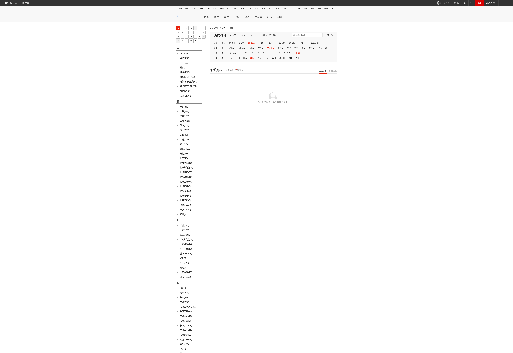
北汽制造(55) (186, 172)
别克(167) (184, 125)
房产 (298, 9)
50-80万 (292, 43)
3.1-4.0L (287, 53)
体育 (187, 9)
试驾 (236, 17)
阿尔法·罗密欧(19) (188, 81)
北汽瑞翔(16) (186, 177)
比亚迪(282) (185, 149)
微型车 (231, 48)
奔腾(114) (184, 139)
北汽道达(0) (185, 196)
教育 (312, 9)
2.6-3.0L (276, 53)
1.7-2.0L (255, 53)
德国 (238, 58)
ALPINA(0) (185, 91)
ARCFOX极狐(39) (188, 86)
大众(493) (184, 293)
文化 (284, 9)
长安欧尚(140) (186, 244)
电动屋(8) (184, 344)
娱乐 (201, 9)
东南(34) (184, 297)
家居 (305, 9)
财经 (222, 9)
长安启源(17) (186, 272)
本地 (319, 9)
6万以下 (232, 43)
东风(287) (184, 302)
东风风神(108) (186, 311)
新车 (226, 17)
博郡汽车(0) (185, 210)
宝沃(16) (184, 144)
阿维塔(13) (185, 72)
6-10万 (242, 43)
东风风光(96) (186, 321)
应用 (15, 3)
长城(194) (184, 225)
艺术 (333, 9)
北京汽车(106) (186, 163)
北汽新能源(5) (186, 167)
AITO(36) (184, 53)
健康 (326, 9)
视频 (279, 17)
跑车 (303, 48)
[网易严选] (457, 3)
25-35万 (272, 43)
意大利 (282, 58)
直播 (277, 9)
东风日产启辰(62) (188, 307)
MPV (296, 48)
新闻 (180, 9)
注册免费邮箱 (490, 3)
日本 (245, 58)
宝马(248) (184, 111)
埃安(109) (184, 63)
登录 (479, 3)
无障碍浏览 (25, 3)
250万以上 (315, 43)
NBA (194, 9)
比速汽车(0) (185, 205)
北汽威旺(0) (185, 191)
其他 (297, 58)
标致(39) (184, 135)
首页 (206, 17)
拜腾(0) (183, 214)
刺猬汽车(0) (185, 277)
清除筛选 (272, 35)
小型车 (251, 48)
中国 (230, 58)
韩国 (259, 58)
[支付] (465, 3)
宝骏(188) (184, 116)
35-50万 (282, 43)
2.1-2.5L (266, 53)
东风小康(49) (186, 325)
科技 (242, 9)
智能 (256, 9)
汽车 (235, 9)
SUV (289, 48)
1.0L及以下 (233, 53)
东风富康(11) (186, 330)
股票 (228, 9)
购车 (216, 17)
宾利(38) (184, 153)
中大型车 (244, 35)
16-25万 (261, 43)
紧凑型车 (241, 48)
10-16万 (234, 35)
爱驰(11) (183, 67)
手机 (249, 9)
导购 (247, 17)
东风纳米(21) (186, 335)
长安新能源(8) (186, 239)
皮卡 (320, 48)
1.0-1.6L (245, 53)
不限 (223, 43)
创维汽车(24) (186, 253)
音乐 (208, 9)
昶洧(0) (183, 267)
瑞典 (290, 58)
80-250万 (303, 43)
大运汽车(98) (186, 339)
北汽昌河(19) (186, 182)
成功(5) (183, 258)
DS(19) (183, 288)
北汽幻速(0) (185, 186)
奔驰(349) (184, 107)
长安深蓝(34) (186, 235)
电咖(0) (183, 349)
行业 (269, 17)
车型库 (258, 17)
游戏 (215, 9)
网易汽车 (223, 28)
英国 (274, 58)
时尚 (270, 9)
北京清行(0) (185, 200)
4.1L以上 (255, 35)
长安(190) (184, 230)
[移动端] (439, 3)
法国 (267, 58)
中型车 (260, 48)
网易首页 (8, 3)
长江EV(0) (184, 263)
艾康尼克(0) (185, 96)
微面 (327, 48)
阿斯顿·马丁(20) (187, 77)
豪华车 (280, 48)
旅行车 (311, 48)
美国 (264, 35)
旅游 (291, 9)
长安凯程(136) (186, 249)
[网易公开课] (447, 3)
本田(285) (184, 130)
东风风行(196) (186, 316)
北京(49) (184, 158)
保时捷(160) (185, 121)
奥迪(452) (184, 58)
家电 (263, 9)
